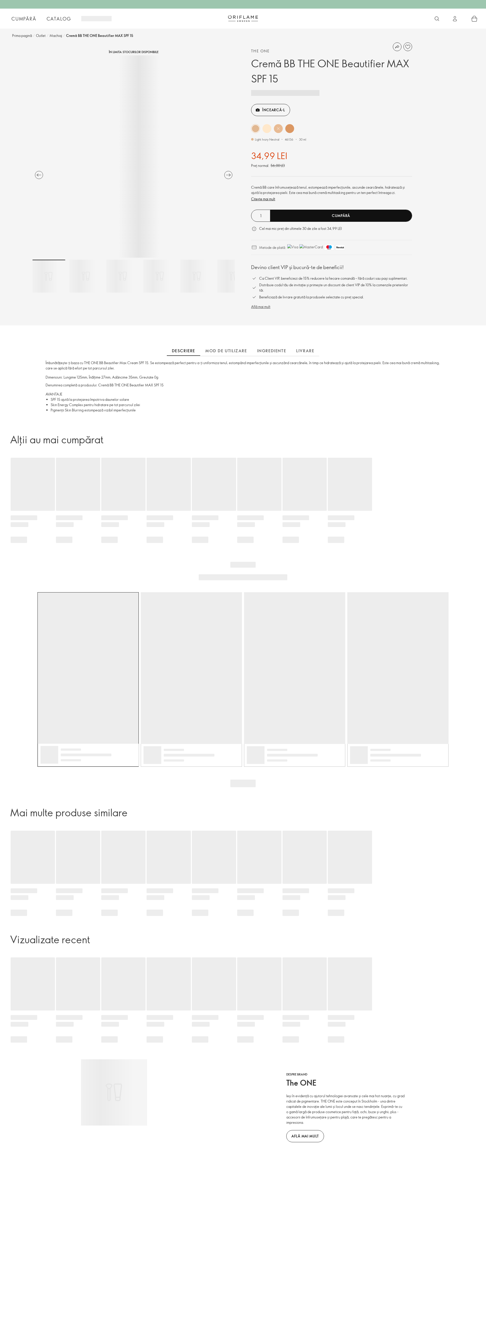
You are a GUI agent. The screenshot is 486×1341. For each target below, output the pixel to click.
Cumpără (23, 19)
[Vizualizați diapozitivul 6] (233, 276)
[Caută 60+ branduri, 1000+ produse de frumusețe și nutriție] (437, 19)
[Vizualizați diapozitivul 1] (48, 276)
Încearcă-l (273, 109)
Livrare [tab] (305, 351)
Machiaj (56, 35)
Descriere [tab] (183, 351)
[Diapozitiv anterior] (39, 175)
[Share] (397, 46)
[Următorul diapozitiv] (228, 175)
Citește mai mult (263, 198)
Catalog (59, 19)
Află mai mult (260, 306)
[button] (255, 128)
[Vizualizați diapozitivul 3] (122, 276)
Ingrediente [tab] (271, 351)
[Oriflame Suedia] (243, 18)
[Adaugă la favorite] (407, 46)
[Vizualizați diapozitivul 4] (159, 276)
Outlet (41, 35)
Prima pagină (22, 35)
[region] (133, 156)
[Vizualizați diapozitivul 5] (196, 276)
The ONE (260, 51)
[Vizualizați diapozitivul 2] (85, 276)
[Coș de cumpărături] (474, 18)
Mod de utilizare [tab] (226, 351)
